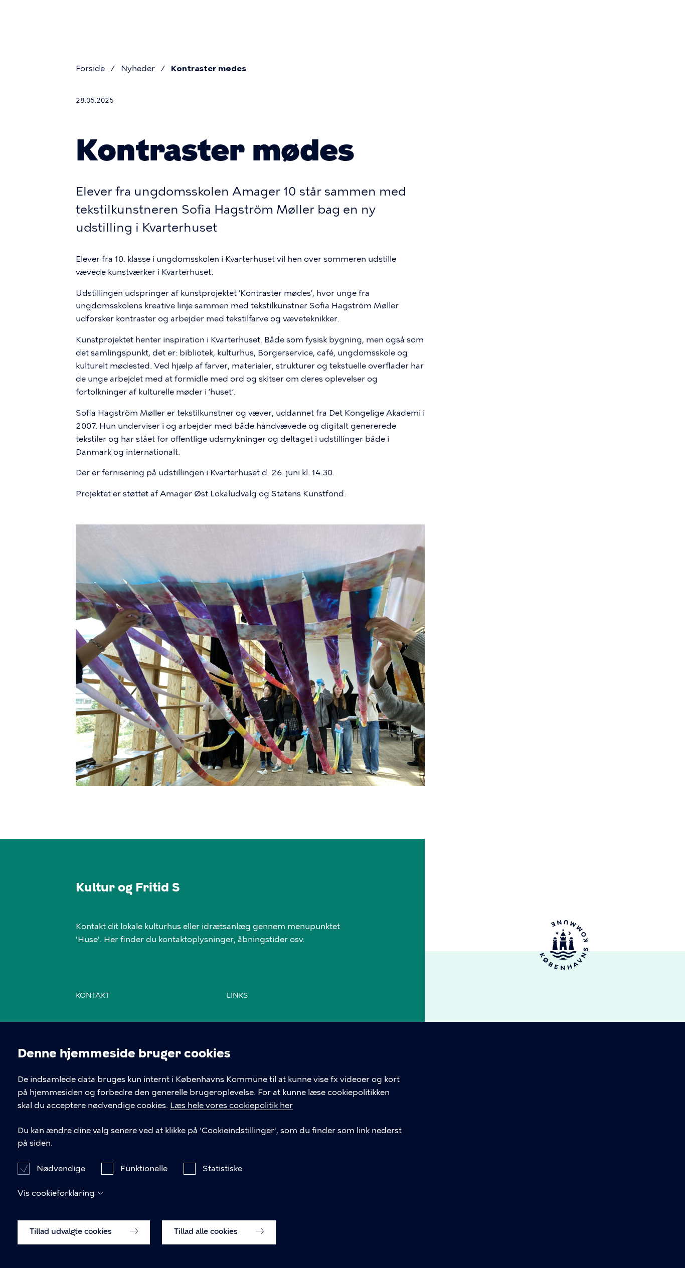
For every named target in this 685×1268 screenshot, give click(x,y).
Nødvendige (61, 1168)
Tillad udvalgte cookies (72, 1231)
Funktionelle (143, 1168)
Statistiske (222, 1168)
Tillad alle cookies (207, 1231)
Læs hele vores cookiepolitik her (231, 1105)
